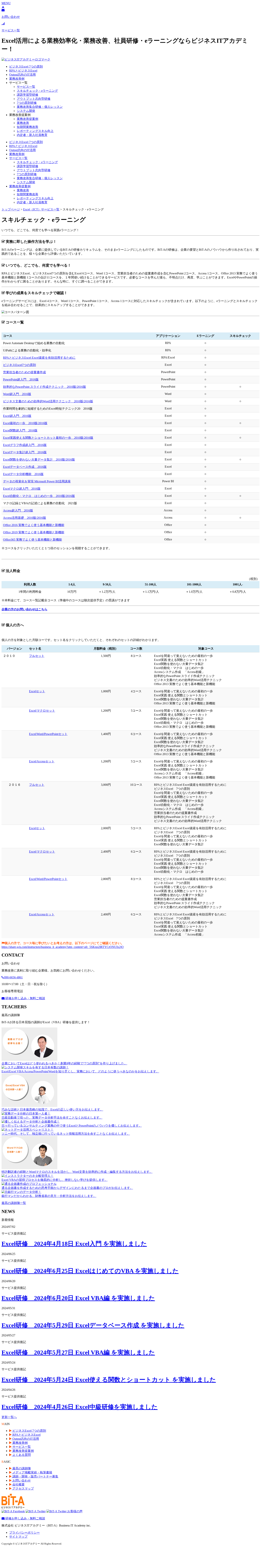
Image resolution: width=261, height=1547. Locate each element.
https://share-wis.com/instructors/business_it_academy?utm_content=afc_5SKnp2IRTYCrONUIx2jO (63, 947)
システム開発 (26, 110)
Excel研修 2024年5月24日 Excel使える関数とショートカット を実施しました (109, 1379)
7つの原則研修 (27, 102)
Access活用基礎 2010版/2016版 (24, 517)
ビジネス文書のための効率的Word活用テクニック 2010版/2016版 (48, 401)
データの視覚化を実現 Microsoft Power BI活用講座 (37, 481)
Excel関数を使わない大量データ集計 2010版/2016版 (39, 459)
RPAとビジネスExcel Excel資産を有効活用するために (39, 357)
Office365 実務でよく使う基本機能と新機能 (32, 539)
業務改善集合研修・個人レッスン (40, 106)
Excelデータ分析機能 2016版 (23, 474)
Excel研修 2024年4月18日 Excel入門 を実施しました (74, 1243)
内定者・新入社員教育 (32, 135)
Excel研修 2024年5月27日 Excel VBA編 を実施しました (78, 1352)
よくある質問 (21, 1454)
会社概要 (18, 1484)
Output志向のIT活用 (22, 74)
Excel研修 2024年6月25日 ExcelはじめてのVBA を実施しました (90, 1270)
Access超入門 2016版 (18, 510)
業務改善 (23, 122)
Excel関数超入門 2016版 (20, 430)
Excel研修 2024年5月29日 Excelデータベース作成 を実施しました (93, 1325)
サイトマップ (18, 1536)
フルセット (36, 655)
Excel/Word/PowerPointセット (48, 734)
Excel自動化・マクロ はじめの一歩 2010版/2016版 (39, 496)
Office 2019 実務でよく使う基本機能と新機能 (33, 532)
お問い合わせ (21, 1480)
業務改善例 (16, 78)
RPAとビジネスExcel (23, 70)
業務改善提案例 (27, 118)
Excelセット (37, 691)
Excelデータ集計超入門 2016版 (25, 452)
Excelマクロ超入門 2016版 (22, 488)
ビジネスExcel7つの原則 (19, 365)
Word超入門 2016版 (17, 394)
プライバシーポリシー (24, 1532)
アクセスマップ (23, 1488)
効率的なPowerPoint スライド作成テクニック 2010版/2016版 (44, 386)
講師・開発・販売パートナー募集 (35, 1476)
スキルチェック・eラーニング (37, 90)
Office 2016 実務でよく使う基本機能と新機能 (33, 525)
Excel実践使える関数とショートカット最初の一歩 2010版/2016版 (48, 437)
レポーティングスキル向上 (35, 131)
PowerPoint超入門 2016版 (21, 379)
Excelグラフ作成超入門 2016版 (25, 445)
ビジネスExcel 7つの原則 (26, 66)
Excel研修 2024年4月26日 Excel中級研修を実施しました (80, 1406)
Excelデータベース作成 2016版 (25, 466)
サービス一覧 (26, 86)
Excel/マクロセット (42, 710)
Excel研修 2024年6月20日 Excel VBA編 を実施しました (78, 1298)
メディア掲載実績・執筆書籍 (32, 1472)
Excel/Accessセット (41, 761)
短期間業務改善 (27, 127)
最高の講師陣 (21, 1468)
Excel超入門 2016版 (17, 415)
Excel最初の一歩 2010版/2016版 (25, 423)
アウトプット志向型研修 (33, 98)
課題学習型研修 (27, 94)
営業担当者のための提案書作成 (24, 372)
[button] (6, 3)
